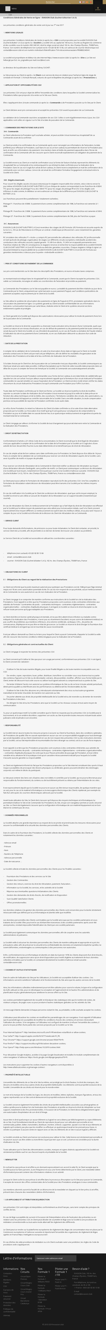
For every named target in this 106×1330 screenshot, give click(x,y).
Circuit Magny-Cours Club (26, 1284)
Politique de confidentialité (9, 1310)
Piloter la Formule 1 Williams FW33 (44, 1279)
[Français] (80, 2)
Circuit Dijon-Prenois (26, 1277)
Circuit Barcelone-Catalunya (25, 1301)
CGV (5, 1286)
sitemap (6, 1315)
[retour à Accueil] (4, 15)
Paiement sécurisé (7, 1297)
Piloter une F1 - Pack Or (61, 1280)
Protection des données (9, 1303)
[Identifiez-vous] (76, 2)
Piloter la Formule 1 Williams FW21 (44, 1288)
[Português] (90, 2)
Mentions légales (7, 1281)
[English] (84, 2)
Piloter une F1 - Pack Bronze (61, 1287)
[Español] (87, 2)
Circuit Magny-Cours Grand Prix (26, 1292)
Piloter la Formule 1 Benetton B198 (42, 1298)
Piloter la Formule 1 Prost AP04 (44, 1309)
